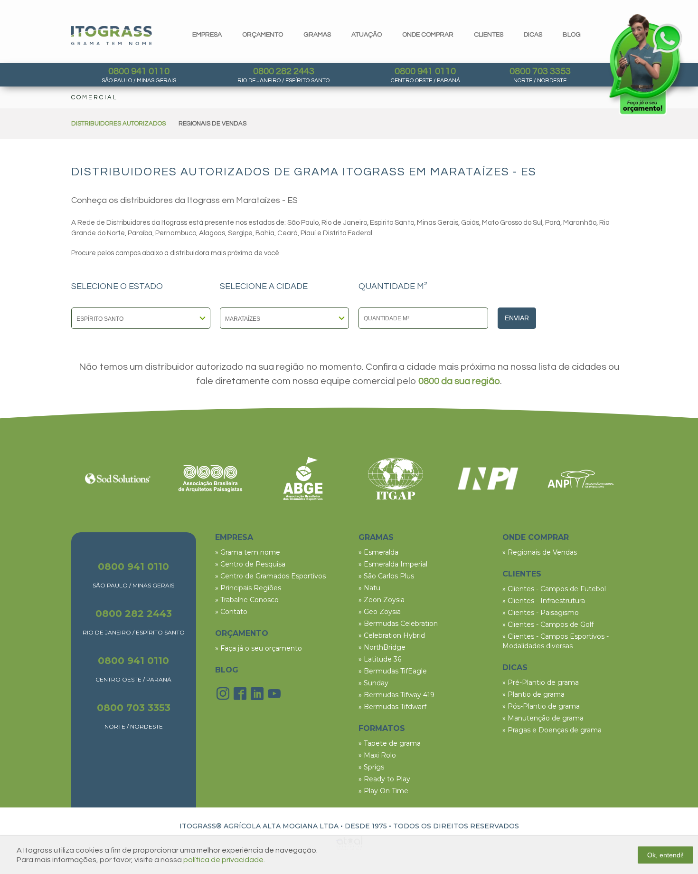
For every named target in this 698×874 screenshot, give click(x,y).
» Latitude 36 (379, 659)
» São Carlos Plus (386, 576)
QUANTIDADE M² (392, 286)
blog (572, 34)
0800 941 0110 (139, 71)
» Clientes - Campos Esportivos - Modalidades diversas (555, 641)
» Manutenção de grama (543, 718)
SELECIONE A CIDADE (264, 286)
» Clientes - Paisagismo (540, 612)
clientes (488, 34)
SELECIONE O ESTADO (117, 286)
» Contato (231, 611)
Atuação (366, 34)
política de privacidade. (224, 860)
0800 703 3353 (540, 71)
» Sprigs (371, 767)
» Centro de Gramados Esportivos (270, 576)
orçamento (262, 34)
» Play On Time (383, 791)
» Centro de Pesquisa (250, 564)
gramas (317, 34)
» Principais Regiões (248, 588)
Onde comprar (427, 34)
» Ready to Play (384, 779)
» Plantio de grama (533, 694)
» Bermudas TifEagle (392, 671)
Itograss (111, 35)
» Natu (369, 588)
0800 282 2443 (283, 71)
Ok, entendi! (665, 855)
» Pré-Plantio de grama (540, 682)
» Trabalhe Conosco (247, 599)
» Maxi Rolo (377, 755)
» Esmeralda (378, 552)
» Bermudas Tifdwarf (392, 706)
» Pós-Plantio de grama (541, 706)
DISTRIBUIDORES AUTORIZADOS (118, 123)
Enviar (517, 318)
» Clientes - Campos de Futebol (554, 589)
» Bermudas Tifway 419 (396, 695)
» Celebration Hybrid (391, 635)
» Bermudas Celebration (398, 623)
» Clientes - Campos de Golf (548, 624)
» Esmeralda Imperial (392, 564)
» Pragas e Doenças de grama (552, 730)
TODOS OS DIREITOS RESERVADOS (456, 826)
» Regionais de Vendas (539, 552)
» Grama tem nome (247, 552)
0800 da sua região (459, 381)
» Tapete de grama (389, 743)
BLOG (226, 669)
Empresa (207, 34)
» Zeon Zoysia (381, 599)
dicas (533, 34)
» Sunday (373, 683)
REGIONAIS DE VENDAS (212, 123)
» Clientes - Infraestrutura (543, 600)
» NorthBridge (382, 647)
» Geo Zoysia (379, 611)
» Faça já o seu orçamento (258, 648)
